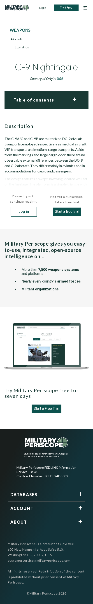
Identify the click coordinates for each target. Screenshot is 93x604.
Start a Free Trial (46, 408)
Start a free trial (67, 211)
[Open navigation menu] (85, 8)
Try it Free (66, 7)
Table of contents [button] (34, 99)
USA (60, 78)
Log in (24, 211)
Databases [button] (23, 494)
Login (42, 7)
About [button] (18, 522)
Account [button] (22, 508)
